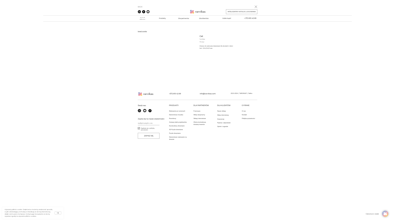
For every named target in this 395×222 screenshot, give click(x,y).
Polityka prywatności (248, 118)
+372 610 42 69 (175, 94)
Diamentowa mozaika (176, 115)
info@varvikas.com (208, 94)
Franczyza (196, 111)
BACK (140, 7)
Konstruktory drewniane (177, 126)
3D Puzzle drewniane (176, 129)
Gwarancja (220, 119)
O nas (244, 111)
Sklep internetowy (223, 115)
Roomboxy (172, 118)
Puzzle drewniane (175, 133)
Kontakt (244, 115)
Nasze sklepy (221, 111)
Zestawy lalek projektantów (178, 122)
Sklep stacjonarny (199, 115)
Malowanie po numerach (177, 111)
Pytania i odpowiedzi (224, 123)
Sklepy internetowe (199, 118)
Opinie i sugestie (222, 126)
